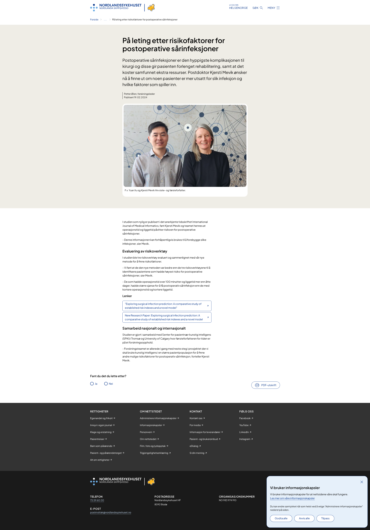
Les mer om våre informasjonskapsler (292, 498)
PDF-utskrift (268, 385)
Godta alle (281, 518)
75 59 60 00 (97, 500)
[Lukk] (361, 482)
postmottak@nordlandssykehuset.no (110, 512)
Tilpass (325, 518)
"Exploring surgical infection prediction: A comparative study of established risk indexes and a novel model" (163, 305)
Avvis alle (304, 518)
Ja (96, 383)
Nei (111, 383)
